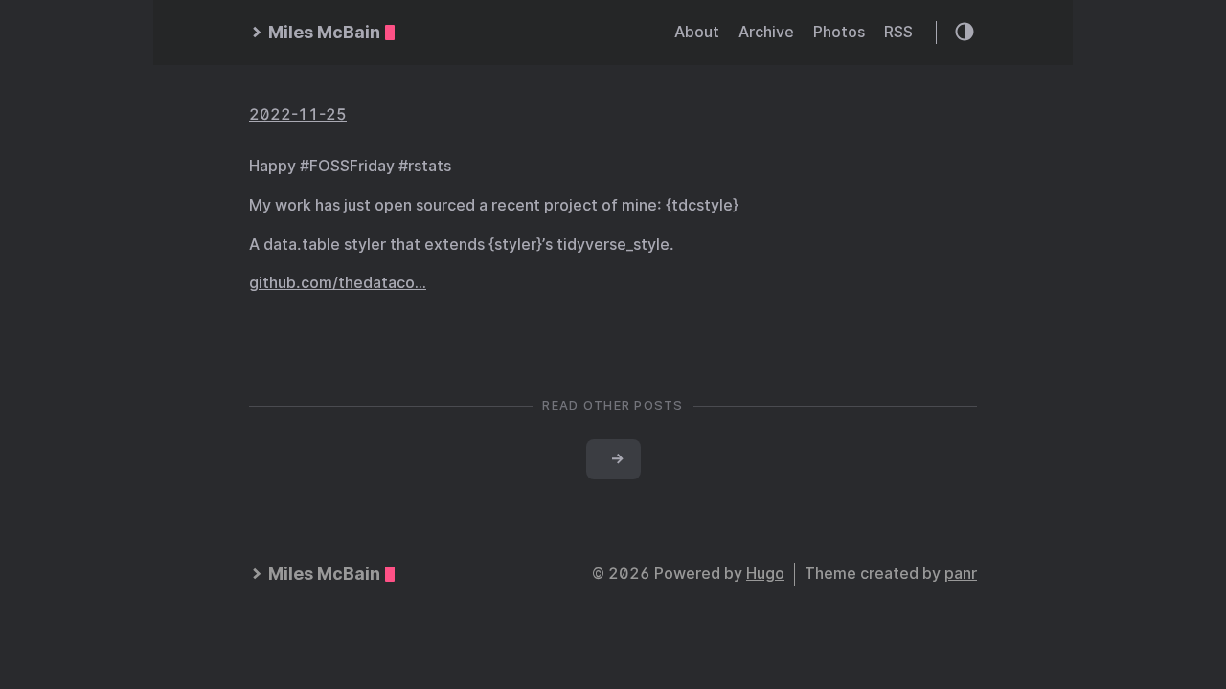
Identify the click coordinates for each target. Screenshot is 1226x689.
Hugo (765, 574)
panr (960, 574)
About (696, 32)
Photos (839, 32)
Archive (766, 32)
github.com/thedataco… (337, 283)
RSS (898, 32)
